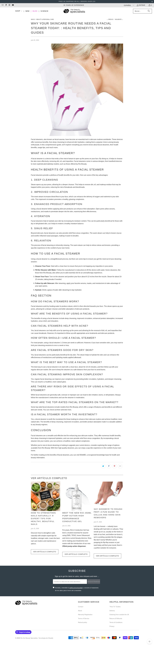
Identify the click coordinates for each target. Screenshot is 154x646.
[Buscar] (149, 11)
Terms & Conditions (115, 622)
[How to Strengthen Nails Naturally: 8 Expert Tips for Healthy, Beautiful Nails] (45, 496)
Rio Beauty (82, 164)
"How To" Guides (115, 606)
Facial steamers (37, 139)
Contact (80, 606)
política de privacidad (75, 588)
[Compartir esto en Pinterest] (114, 466)
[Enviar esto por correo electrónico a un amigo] (120, 466)
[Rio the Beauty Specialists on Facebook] (6, 5)
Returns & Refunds (115, 618)
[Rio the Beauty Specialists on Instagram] (9, 5)
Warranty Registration (85, 614)
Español (128, 5)
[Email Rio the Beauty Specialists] (2, 5)
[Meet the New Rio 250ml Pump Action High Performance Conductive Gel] (77, 496)
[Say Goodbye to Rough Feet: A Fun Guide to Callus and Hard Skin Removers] (108, 494)
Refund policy (82, 622)
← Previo (110, 19)
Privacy (111, 626)
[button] (18, 11)
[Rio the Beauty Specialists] (74, 11)
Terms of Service (83, 618)
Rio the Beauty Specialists (29, 638)
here (69, 410)
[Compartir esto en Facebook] (109, 466)
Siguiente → (119, 19)
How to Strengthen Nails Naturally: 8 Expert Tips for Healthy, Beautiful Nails (43, 518)
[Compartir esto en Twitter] (103, 466)
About (80, 610)
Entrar (142, 5)
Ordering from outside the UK (119, 614)
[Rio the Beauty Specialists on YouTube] (13, 5)
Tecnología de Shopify (45, 638)
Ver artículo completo (44, 552)
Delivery (112, 610)
